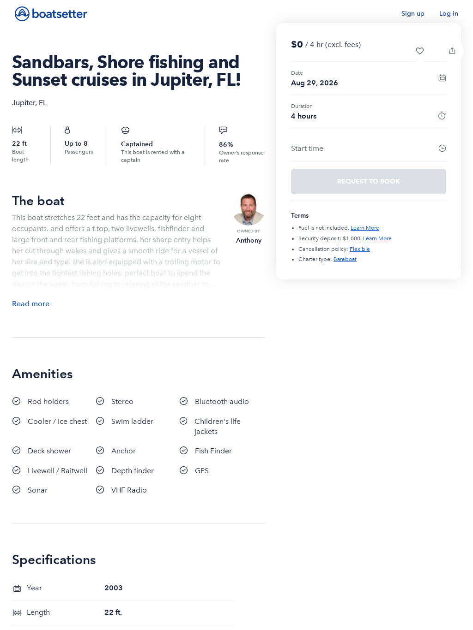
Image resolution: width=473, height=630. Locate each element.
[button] (419, 50)
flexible (360, 249)
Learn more (365, 228)
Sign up (412, 14)
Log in (448, 14)
